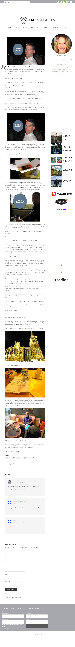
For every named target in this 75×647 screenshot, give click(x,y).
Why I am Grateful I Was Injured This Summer (67, 137)
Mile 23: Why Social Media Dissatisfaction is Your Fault (67, 148)
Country (28, 619)
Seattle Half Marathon (57, 59)
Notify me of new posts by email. (14, 597)
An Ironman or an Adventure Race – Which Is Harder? (67, 159)
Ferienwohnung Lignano (18, 501)
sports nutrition (57, 67)
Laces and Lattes (13, 19)
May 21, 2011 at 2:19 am (18, 522)
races (70, 66)
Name (7, 567)
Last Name (5, 619)
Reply (9, 493)
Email (7, 574)
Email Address (6, 613)
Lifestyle (12, 463)
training (67, 66)
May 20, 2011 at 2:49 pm (18, 503)
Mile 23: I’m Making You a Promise (67, 182)
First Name (28, 613)
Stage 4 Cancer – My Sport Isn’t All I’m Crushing (67, 171)
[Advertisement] (37, 8)
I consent (6, 628)
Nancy (14, 481)
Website (7, 581)
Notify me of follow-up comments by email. (17, 594)
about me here (61, 69)
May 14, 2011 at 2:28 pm (18, 482)
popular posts (61, 73)
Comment (7, 551)
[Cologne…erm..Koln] (25, 64)
